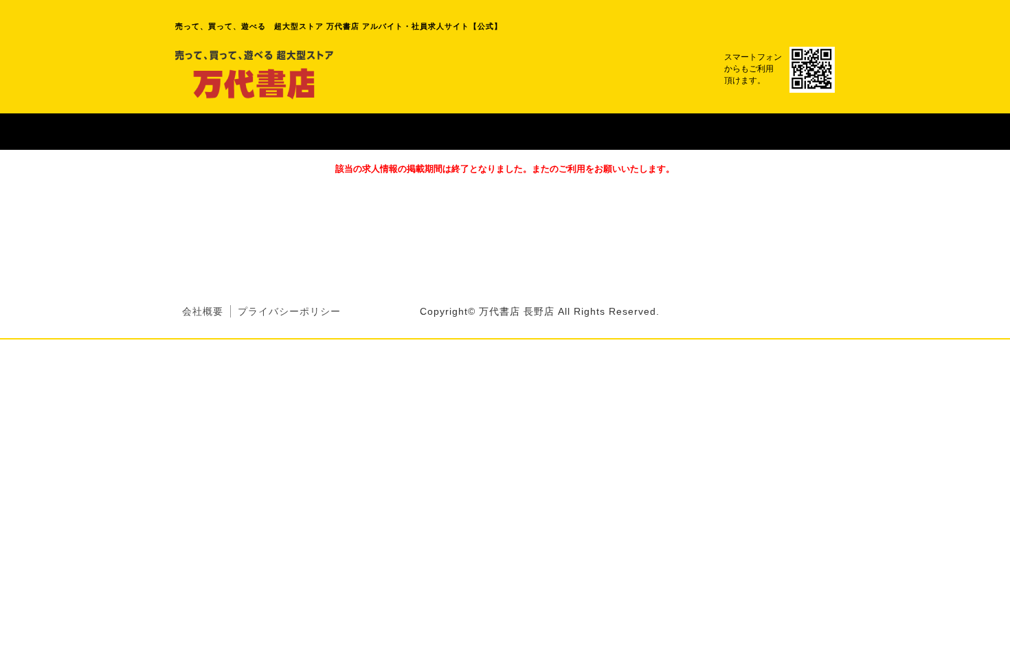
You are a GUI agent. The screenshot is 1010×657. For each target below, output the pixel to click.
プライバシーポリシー (289, 311)
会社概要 (202, 311)
